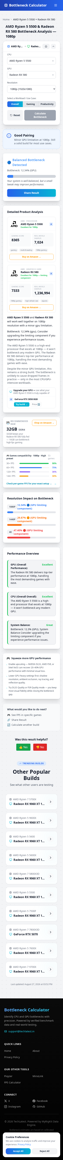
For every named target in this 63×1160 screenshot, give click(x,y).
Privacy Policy (12, 1057)
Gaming (30, 104)
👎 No (40, 747)
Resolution (12, 82)
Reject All (45, 1151)
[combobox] (31, 60)
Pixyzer (8, 1076)
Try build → (22, 404)
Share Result (31, 192)
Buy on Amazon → (31, 256)
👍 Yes (23, 747)
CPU (9, 54)
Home (6, 19)
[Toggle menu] (55, 5)
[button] (31, 46)
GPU (9, 68)
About (36, 1050)
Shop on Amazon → (44, 422)
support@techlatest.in (21, 1031)
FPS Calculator (12, 1082)
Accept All (18, 1151)
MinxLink (38, 1076)
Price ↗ (36, 404)
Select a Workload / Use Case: (21, 98)
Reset (16, 115)
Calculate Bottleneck (40, 115)
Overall (15, 104)
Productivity (47, 104)
